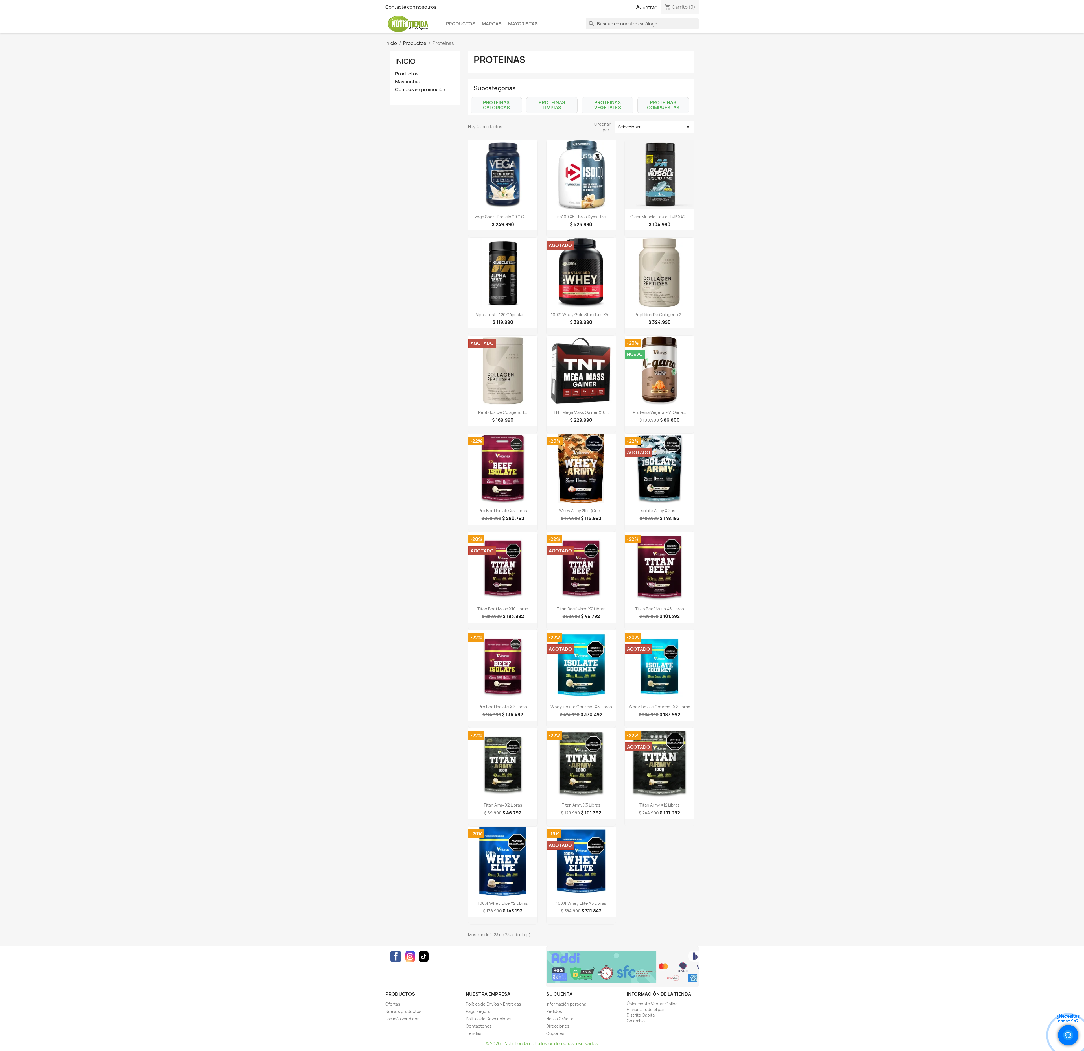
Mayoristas (523, 24)
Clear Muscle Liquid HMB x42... (659, 216)
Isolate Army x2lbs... (659, 510)
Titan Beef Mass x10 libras (502, 608)
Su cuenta (559, 994)
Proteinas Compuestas (663, 105)
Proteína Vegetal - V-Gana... (659, 412)
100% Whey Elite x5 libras (581, 903)
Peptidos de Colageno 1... (502, 412)
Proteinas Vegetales (607, 105)
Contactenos (479, 1026)
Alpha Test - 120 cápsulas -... (502, 314)
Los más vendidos (402, 1018)
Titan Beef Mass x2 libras (581, 608)
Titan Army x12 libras (659, 805)
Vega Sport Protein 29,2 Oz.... (503, 216)
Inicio (405, 61)
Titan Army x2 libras (503, 805)
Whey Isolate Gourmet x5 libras (581, 706)
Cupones (555, 1033)
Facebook (395, 956)
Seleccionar (654, 127)
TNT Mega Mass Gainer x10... (581, 412)
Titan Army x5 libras (581, 805)
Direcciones (557, 1026)
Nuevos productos (403, 1011)
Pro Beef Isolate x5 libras (502, 510)
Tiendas (473, 1033)
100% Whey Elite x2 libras (503, 903)
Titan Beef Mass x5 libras (659, 608)
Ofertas (392, 1004)
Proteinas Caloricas (496, 105)
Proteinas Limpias (552, 105)
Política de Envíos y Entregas (493, 1004)
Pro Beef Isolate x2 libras (502, 706)
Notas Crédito (560, 1018)
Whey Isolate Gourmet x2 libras (659, 706)
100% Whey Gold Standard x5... (581, 314)
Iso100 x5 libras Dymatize (581, 216)
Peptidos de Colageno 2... (660, 314)
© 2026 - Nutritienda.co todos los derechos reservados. (542, 1043)
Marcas (492, 24)
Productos (460, 24)
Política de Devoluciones (489, 1018)
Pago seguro (478, 1011)
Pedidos (554, 1011)
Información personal (566, 1004)
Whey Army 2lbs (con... (581, 510)
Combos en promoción (420, 90)
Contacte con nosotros (410, 7)
